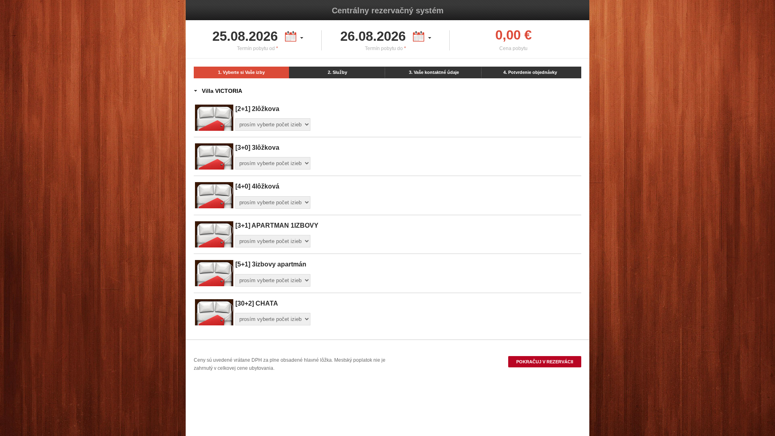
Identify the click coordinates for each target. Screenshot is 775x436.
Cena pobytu (513, 48)
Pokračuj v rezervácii (544, 361)
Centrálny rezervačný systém (388, 10)
